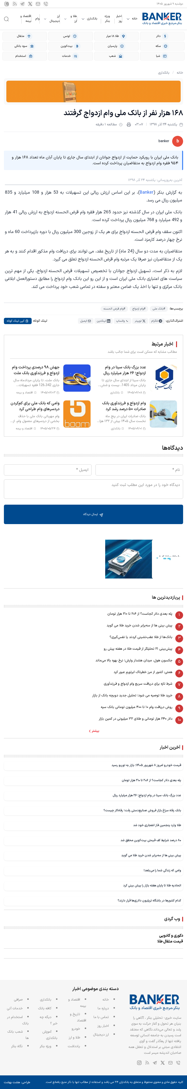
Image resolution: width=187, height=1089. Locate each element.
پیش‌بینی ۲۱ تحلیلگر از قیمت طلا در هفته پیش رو (138, 648)
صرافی (18, 999)
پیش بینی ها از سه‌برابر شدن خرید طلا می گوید (139, 625)
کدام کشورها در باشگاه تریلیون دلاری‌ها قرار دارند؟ (149, 900)
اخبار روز (119, 19)
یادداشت (74, 1046)
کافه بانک (44, 1008)
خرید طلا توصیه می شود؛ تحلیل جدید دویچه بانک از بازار (132, 695)
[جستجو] (6, 19)
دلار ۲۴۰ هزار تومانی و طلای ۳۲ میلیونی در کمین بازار (135, 718)
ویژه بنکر (107, 19)
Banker (146, 192)
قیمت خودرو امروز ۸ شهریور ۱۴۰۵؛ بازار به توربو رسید (146, 765)
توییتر (138, 321)
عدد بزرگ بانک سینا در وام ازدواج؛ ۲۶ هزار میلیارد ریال (147, 795)
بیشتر (95, 731)
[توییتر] (30, 4)
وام (37, 18)
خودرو (76, 1028)
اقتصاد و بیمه (25, 19)
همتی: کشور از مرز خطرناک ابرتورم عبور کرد (143, 672)
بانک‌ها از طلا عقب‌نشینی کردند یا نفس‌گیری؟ (141, 637)
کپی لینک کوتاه (15, 321)
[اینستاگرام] (7, 4)
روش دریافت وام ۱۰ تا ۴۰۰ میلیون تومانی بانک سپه (136, 707)
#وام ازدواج (138, 309)
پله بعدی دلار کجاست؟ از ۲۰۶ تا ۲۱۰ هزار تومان (139, 613)
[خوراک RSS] (15, 4)
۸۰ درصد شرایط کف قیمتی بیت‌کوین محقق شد (151, 840)
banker (164, 141)
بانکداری (92, 19)
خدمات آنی (15, 1008)
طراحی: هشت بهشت (17, 1082)
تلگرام (154, 321)
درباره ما (103, 1008)
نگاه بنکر (17, 1046)
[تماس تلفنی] (46, 4)
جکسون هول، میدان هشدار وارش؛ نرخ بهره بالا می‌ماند (133, 660)
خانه (135, 19)
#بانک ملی (159, 309)
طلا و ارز (73, 19)
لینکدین (101, 321)
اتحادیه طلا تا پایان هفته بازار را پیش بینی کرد (152, 885)
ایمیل (83, 321)
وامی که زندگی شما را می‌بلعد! (162, 870)
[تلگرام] (22, 4)
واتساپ (120, 321)
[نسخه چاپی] (129, 124)
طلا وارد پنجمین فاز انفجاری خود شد (157, 825)
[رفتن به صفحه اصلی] (162, 19)
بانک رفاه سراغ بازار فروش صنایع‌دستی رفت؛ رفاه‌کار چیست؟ (142, 810)
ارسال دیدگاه (91, 514)
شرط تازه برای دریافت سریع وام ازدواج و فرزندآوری (138, 683)
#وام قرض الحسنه (114, 309)
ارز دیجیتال (54, 19)
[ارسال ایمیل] (38, 4)
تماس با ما (101, 1017)
